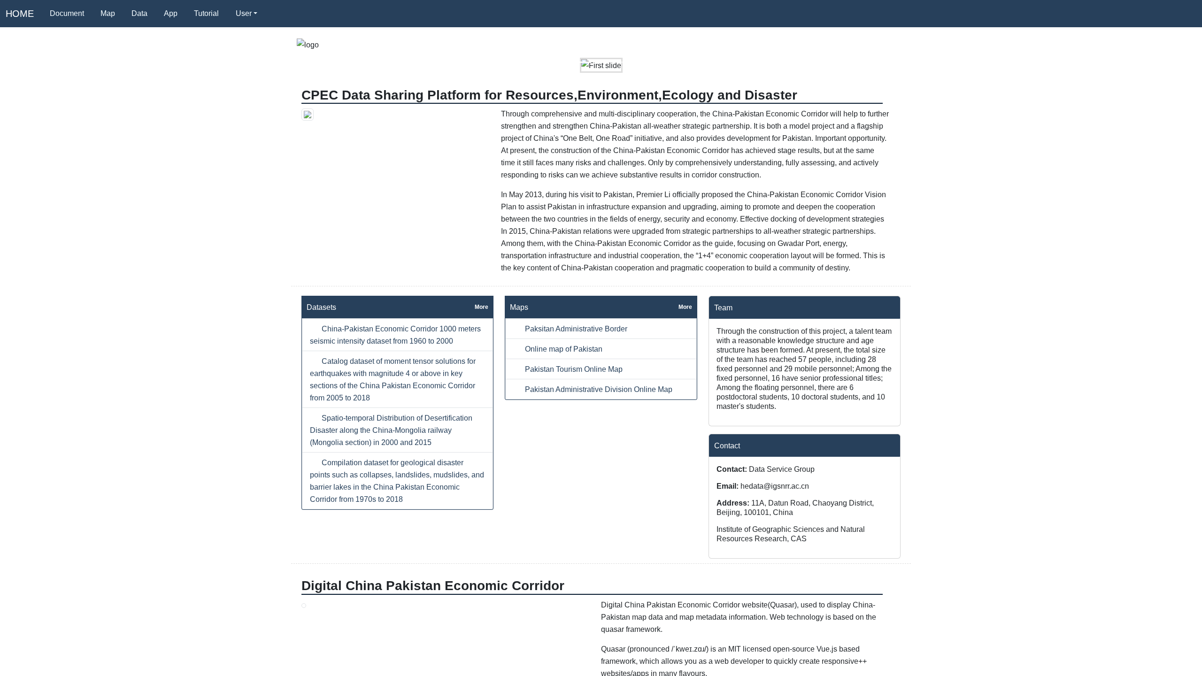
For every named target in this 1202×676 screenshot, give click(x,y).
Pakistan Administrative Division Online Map (597, 389)
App (170, 13)
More (481, 307)
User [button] (244, 13)
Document (67, 13)
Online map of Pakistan (562, 349)
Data (139, 13)
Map (107, 13)
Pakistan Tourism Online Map (573, 369)
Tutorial (206, 13)
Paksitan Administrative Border (575, 328)
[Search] (276, 13)
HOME (20, 13)
